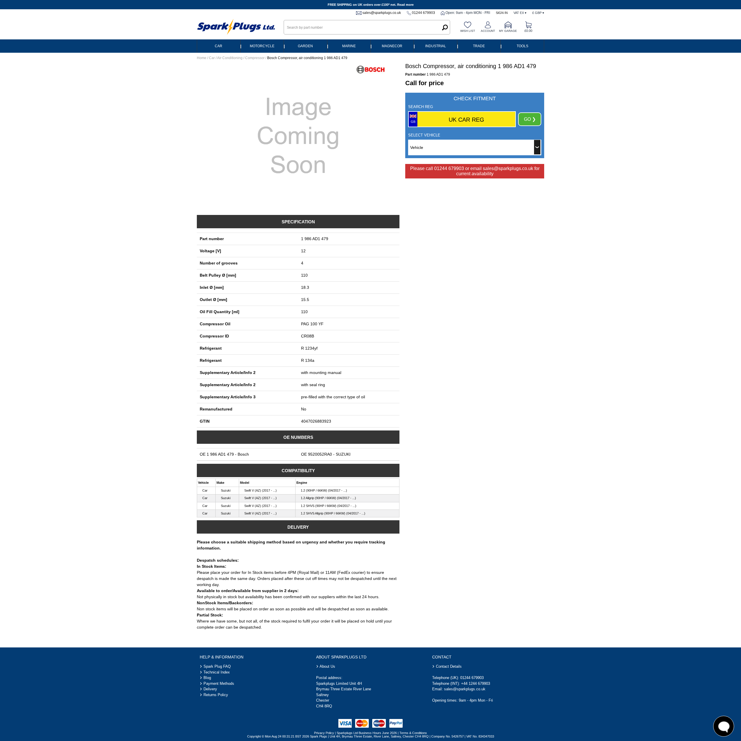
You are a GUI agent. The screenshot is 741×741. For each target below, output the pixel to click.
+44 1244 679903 (475, 683)
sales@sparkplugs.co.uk (381, 13)
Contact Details (449, 666)
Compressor (255, 58)
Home (201, 58)
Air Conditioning (230, 58)
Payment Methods (218, 683)
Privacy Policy (324, 733)
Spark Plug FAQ (217, 666)
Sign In (502, 12)
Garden (305, 46)
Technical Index (216, 672)
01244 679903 (423, 13)
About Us (327, 666)
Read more (405, 4)
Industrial (435, 46)
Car (218, 46)
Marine (349, 46)
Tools (522, 46)
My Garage (508, 30)
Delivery (210, 689)
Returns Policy (215, 695)
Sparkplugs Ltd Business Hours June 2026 (367, 733)
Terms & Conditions (413, 733)
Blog (207, 678)
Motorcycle (262, 46)
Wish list (467, 30)
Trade (479, 46)
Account (488, 30)
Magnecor (392, 46)
